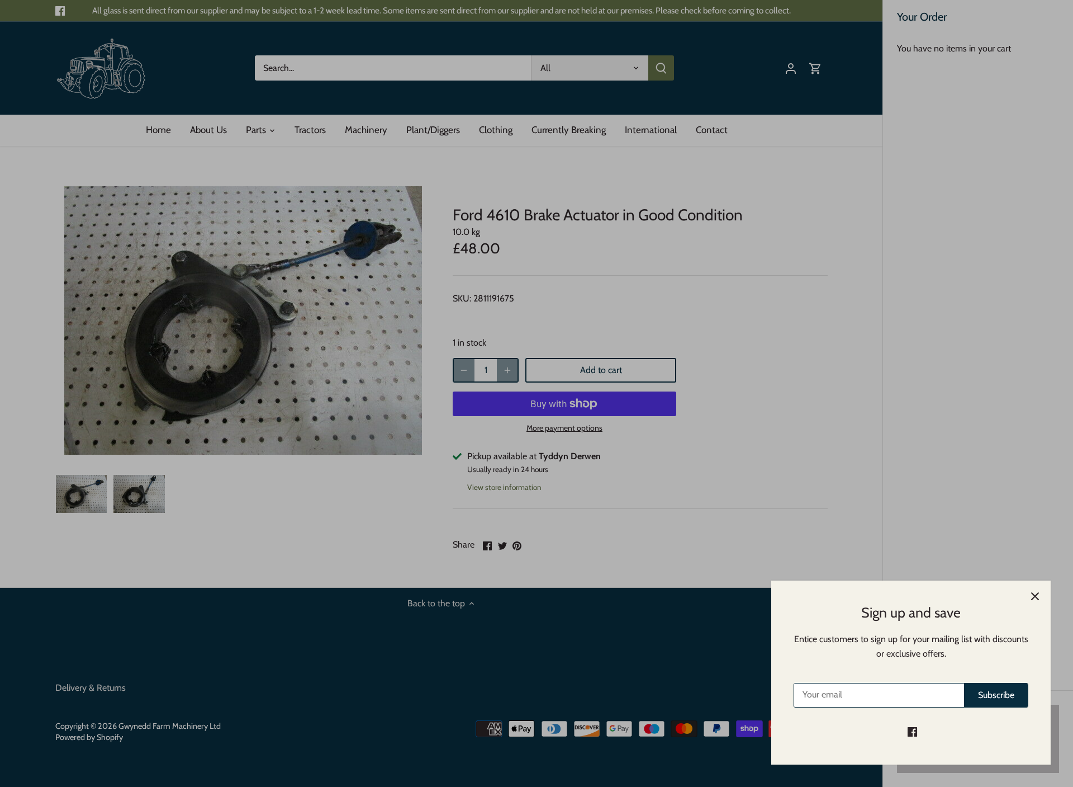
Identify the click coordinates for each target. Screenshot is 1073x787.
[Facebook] (912, 731)
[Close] (1035, 596)
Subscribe (996, 695)
